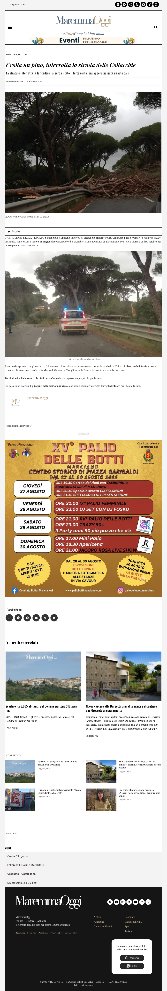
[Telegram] (124, 4)
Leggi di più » (44, 768)
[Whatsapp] (156, 4)
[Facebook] (118, 4)
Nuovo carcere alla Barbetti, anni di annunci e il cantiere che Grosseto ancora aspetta (121, 708)
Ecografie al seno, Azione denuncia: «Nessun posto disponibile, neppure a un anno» (139, 792)
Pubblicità (43, 932)
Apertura (11, 54)
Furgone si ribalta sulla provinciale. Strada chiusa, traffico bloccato (59, 791)
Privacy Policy (56, 932)
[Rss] (137, 4)
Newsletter (31, 932)
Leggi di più (12, 728)
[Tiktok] (149, 4)
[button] (9, 617)
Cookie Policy (71, 932)
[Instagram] (130, 4)
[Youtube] (143, 4)
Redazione (20, 932)
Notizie (22, 54)
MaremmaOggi (37, 397)
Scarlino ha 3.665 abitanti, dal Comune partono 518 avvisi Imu (42, 708)
